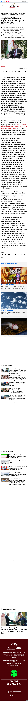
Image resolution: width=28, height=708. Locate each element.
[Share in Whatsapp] (25, 71)
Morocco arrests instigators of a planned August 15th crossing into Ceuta (18, 468)
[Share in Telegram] (19, 71)
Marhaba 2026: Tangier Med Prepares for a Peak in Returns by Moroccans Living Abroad (17, 397)
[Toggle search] (25, 5)
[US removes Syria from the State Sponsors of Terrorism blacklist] (5, 384)
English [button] (25, 1)
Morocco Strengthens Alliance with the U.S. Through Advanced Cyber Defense (14, 36)
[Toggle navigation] (2, 5)
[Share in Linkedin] (22, 71)
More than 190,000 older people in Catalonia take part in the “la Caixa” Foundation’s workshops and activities (17, 378)
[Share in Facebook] (9, 71)
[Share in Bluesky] (15, 71)
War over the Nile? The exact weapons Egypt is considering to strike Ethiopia (17, 474)
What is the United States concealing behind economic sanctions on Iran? (17, 456)
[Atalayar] (14, 5)
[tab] (6, 636)
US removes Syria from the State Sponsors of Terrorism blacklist (12, 33)
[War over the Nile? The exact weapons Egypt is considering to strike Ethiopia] (5, 474)
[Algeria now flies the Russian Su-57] (5, 462)
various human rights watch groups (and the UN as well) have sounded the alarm (14, 127)
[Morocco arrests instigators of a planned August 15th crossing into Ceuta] (5, 468)
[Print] (6, 71)
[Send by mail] (3, 71)
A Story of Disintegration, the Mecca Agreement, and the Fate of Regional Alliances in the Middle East (13, 29)
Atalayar (3, 66)
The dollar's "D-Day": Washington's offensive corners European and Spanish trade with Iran (16, 391)
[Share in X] (12, 71)
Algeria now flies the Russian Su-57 (17, 461)
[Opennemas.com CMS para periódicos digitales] (14, 693)
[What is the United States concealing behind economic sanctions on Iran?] (5, 456)
